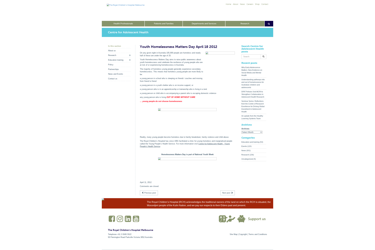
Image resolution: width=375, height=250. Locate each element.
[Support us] (252, 218)
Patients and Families (163, 23)
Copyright (243, 234)
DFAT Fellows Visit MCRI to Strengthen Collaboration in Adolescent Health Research (252, 94)
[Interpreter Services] (228, 218)
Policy (110, 65)
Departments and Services (204, 23)
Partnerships (113, 69)
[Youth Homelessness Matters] (187, 119)
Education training (115, 60)
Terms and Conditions (258, 234)
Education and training (250, 142)
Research (245, 23)
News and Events (115, 74)
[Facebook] (111, 220)
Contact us (112, 79)
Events (244, 146)
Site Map (233, 234)
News (243, 151)
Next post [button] (226, 193)
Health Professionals (123, 23)
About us (112, 51)
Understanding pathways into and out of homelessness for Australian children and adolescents (253, 83)
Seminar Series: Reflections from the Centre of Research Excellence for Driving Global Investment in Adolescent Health (253, 106)
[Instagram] (119, 220)
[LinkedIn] (127, 220)
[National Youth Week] (187, 168)
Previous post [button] (150, 193)
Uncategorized (247, 159)
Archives (245, 129)
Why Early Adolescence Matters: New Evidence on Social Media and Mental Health (251, 71)
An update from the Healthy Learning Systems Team (252, 117)
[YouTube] (135, 220)
